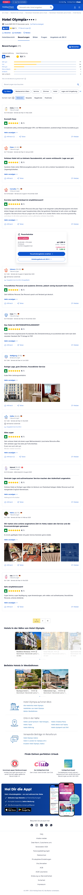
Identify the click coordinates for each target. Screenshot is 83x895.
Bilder (35, 37)
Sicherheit (41, 880)
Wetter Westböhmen (30, 711)
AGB (41, 868)
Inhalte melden (41, 838)
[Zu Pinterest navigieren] (46, 825)
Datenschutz (41, 855)
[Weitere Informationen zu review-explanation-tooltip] (30, 28)
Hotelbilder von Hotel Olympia (33, 708)
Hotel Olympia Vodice (30, 738)
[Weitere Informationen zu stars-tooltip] (36, 19)
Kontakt (61, 2)
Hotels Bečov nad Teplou (59, 725)
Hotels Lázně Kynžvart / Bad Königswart (36, 722)
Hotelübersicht (8, 37)
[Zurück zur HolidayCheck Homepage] (8, 7)
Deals (5, 2)
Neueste (29, 98)
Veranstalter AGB (41, 847)
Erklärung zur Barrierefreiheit (41, 876)
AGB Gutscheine (41, 872)
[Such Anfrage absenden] (51, 7)
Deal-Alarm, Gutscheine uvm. (41, 843)
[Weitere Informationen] (57, 249)
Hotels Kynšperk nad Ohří (60, 727)
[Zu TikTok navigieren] (41, 825)
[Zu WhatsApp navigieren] (51, 825)
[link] (75, 7)
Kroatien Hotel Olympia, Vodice (33, 744)
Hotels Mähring (28, 727)
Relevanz (20, 98)
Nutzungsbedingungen (41, 851)
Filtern (9, 91)
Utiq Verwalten (41, 863)
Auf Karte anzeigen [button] (37, 24)
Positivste (48, 98)
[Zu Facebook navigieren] (31, 825)
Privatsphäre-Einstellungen (41, 859)
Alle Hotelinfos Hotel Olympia (33, 705)
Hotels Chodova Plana (58, 722)
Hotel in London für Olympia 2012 (34, 741)
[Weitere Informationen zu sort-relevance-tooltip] (13, 98)
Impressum (41, 884)
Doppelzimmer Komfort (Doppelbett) (18, 280)
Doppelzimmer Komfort (14, 427)
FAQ (41, 834)
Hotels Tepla (27, 725)
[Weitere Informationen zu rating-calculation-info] (25, 79)
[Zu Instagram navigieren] (36, 825)
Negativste (38, 98)
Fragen (44, 37)
